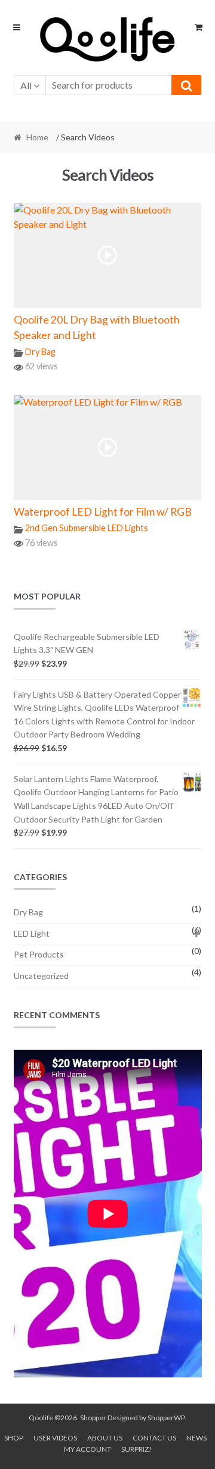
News (196, 1437)
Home (37, 137)
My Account (87, 1449)
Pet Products (39, 954)
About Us (104, 1437)
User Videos (55, 1437)
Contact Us (154, 1437)
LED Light (32, 933)
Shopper (93, 1417)
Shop (13, 1437)
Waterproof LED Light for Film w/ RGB (103, 512)
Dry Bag (40, 352)
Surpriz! (136, 1449)
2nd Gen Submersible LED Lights (86, 528)
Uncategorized (41, 976)
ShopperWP (166, 1417)
